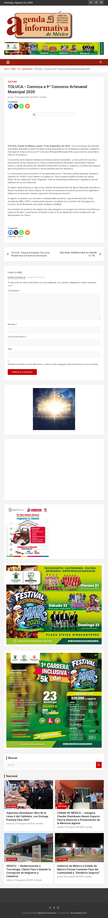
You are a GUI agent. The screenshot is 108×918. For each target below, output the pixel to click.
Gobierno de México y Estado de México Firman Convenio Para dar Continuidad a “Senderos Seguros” (78, 869)
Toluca (20, 236)
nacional (11, 806)
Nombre (12, 324)
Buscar (99, 765)
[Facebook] (10, 106)
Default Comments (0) (16, 277)
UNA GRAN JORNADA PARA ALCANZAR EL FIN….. (78, 254)
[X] (16, 106)
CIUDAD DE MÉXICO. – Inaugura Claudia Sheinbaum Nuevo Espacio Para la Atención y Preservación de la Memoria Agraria (78, 818)
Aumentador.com (79, 913)
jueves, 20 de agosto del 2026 (70, 876)
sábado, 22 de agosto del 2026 (70, 827)
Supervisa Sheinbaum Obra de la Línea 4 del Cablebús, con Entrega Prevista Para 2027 (27, 816)
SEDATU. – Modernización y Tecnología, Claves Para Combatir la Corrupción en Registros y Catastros (28, 871)
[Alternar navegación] (8, 62)
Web (10, 349)
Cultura (12, 82)
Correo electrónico (17, 336)
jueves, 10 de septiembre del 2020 (23, 97)
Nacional (11, 776)
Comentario (14, 290)
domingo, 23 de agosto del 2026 (20, 823)
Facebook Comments (36, 277)
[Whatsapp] (21, 106)
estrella (43, 97)
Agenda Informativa (47, 913)
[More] (27, 106)
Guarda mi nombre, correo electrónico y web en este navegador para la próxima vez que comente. (53, 364)
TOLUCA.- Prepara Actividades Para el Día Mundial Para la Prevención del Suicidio (30, 254)
